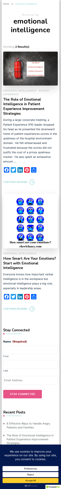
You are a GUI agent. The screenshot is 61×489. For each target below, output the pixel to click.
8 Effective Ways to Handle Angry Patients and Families (28, 425)
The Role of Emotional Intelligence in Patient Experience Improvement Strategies (23, 106)
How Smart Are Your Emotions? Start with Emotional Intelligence (29, 263)
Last (5, 370)
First (6, 356)
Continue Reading (15, 182)
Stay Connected (22, 394)
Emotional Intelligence (19, 90)
